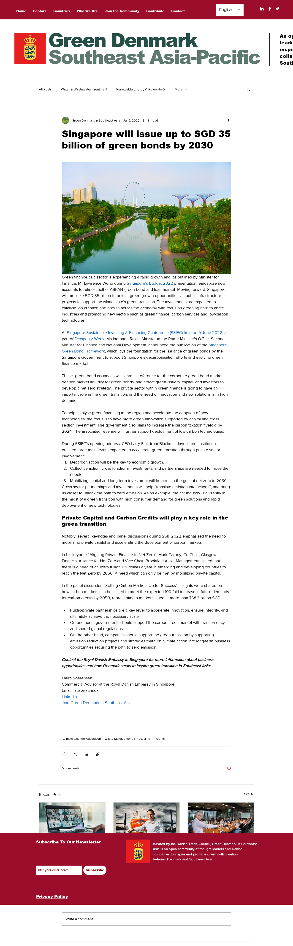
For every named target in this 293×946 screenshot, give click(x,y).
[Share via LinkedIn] (86, 754)
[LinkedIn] (261, 8)
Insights (159, 738)
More (178, 89)
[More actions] (228, 120)
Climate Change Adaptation (82, 738)
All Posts (45, 89)
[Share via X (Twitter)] (75, 754)
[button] (248, 89)
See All (249, 794)
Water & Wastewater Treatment (84, 89)
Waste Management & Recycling (127, 738)
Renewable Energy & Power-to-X (140, 89)
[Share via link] (97, 754)
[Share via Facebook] (64, 754)
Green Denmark (122, 40)
